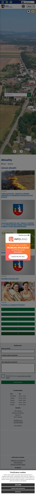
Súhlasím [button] (18, 485)
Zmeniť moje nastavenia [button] (18, 488)
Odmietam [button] (18, 491)
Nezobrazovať (23, 235)
